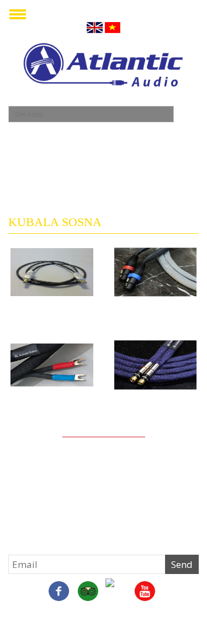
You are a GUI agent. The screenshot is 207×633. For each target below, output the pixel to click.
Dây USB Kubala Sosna (52, 310)
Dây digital (155, 305)
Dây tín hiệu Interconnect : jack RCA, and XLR (155, 408)
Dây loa (52, 398)
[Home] (103, 66)
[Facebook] (59, 592)
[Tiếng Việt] (112, 26)
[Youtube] (145, 592)
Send (182, 564)
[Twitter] (116, 589)
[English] (95, 26)
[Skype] (88, 592)
